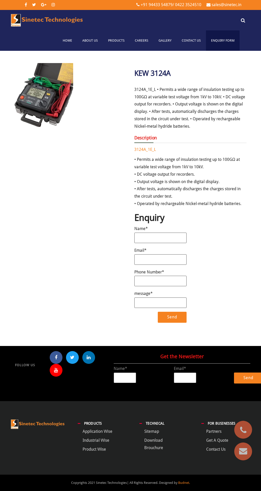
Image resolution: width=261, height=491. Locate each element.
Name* (141, 228)
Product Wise (94, 449)
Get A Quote (217, 440)
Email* (140, 250)
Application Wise (97, 431)
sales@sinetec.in (226, 4)
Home (67, 40)
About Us (90, 40)
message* (143, 293)
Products (116, 40)
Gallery (165, 40)
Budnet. (184, 483)
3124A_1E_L (145, 149)
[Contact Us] (243, 451)
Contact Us (191, 40)
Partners (213, 431)
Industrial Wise (96, 440)
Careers (141, 40)
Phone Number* (149, 272)
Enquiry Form (222, 40)
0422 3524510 (187, 4)
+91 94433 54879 (157, 4)
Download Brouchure (153, 444)
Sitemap (151, 431)
